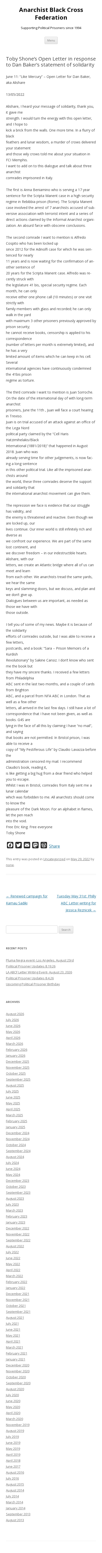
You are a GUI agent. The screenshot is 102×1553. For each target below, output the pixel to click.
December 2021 (17, 1293)
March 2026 (14, 1043)
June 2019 (13, 1442)
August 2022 (15, 1246)
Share (54, 846)
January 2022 (15, 1288)
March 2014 (14, 1502)
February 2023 (16, 1216)
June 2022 (13, 1258)
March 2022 (14, 1276)
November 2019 (17, 1424)
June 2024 (13, 1168)
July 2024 (12, 1162)
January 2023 (15, 1222)
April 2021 (13, 1341)
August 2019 (15, 1430)
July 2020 (12, 1395)
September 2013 (18, 1514)
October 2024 (16, 1145)
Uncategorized (54, 859)
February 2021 (16, 1353)
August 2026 (15, 1014)
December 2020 (17, 1365)
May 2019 (13, 1448)
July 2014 (12, 1496)
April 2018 (13, 1460)
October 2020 (16, 1377)
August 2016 (15, 1472)
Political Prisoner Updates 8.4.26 (30, 978)
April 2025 (13, 1109)
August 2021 (15, 1317)
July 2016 (12, 1478)
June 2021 (13, 1329)
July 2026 (12, 1020)
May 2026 (13, 1031)
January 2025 (15, 1127)
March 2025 (14, 1115)
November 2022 (17, 1234)
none (10, 865)
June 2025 (13, 1097)
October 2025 (16, 1073)
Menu (51, 40)
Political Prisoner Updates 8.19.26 (30, 966)
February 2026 (16, 1049)
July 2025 (12, 1091)
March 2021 (14, 1347)
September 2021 (18, 1311)
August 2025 (15, 1085)
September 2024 (18, 1151)
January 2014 (15, 1508)
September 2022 (18, 1240)
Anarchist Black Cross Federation (51, 13)
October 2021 (16, 1305)
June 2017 (13, 1466)
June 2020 (13, 1401)
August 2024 (15, 1157)
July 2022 (12, 1252)
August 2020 (15, 1389)
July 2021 (12, 1323)
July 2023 (12, 1204)
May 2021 (13, 1335)
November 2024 (17, 1139)
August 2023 (15, 1198)
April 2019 (13, 1454)
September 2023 (18, 1192)
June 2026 (13, 1026)
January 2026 (15, 1055)
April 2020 (13, 1413)
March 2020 (14, 1419)
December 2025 (17, 1061)
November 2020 (17, 1371)
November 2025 (17, 1067)
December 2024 (17, 1133)
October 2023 (16, 1186)
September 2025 (18, 1079)
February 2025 (16, 1121)
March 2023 (14, 1210)
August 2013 (15, 1520)
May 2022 (13, 1264)
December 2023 (17, 1180)
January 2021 (15, 1359)
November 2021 (17, 1299)
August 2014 (15, 1490)
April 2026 (13, 1037)
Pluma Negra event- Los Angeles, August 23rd (40, 960)
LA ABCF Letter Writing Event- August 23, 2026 (39, 972)
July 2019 (12, 1436)
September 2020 (18, 1383)
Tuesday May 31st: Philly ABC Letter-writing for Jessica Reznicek (76, 903)
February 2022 (16, 1282)
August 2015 (15, 1484)
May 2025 (13, 1103)
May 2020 (13, 1407)
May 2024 (13, 1174)
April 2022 (13, 1270)
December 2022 (17, 1228)
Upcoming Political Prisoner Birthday (33, 984)
